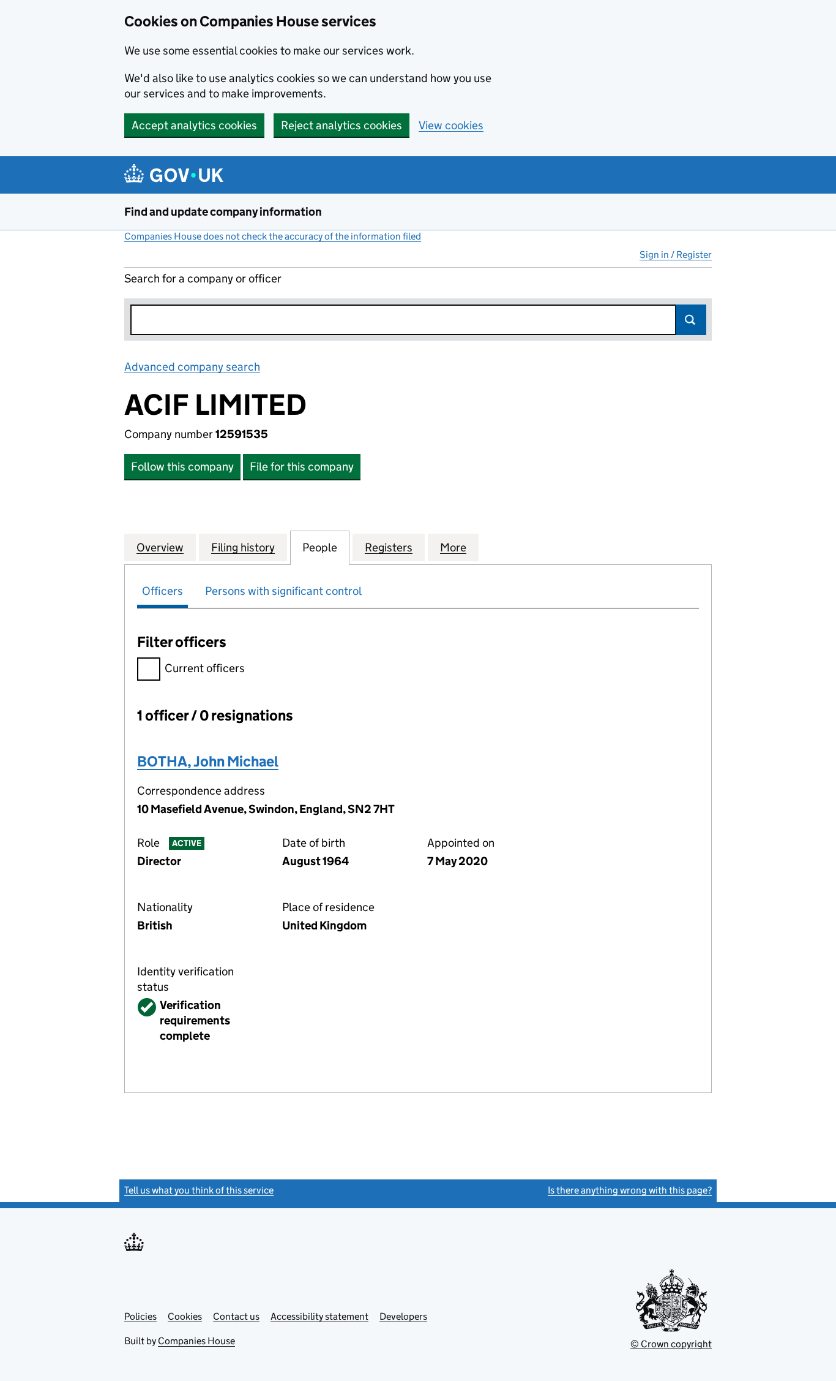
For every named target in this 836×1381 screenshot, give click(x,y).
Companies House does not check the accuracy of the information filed (272, 236)
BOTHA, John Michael (207, 761)
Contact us (236, 1316)
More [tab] (453, 547)
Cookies (185, 1316)
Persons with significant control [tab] (283, 591)
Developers (403, 1316)
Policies (140, 1316)
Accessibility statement (319, 1316)
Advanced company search (192, 367)
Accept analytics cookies (194, 125)
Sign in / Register (676, 254)
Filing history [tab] (243, 547)
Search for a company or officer (203, 278)
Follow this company (182, 467)
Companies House (196, 1341)
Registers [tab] (388, 547)
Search (691, 320)
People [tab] (319, 547)
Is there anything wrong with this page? (630, 1190)
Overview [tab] (160, 547)
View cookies (451, 125)
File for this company (302, 467)
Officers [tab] (162, 591)
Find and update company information (223, 212)
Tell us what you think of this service (199, 1190)
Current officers (205, 668)
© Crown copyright (671, 1344)
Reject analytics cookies (341, 125)
